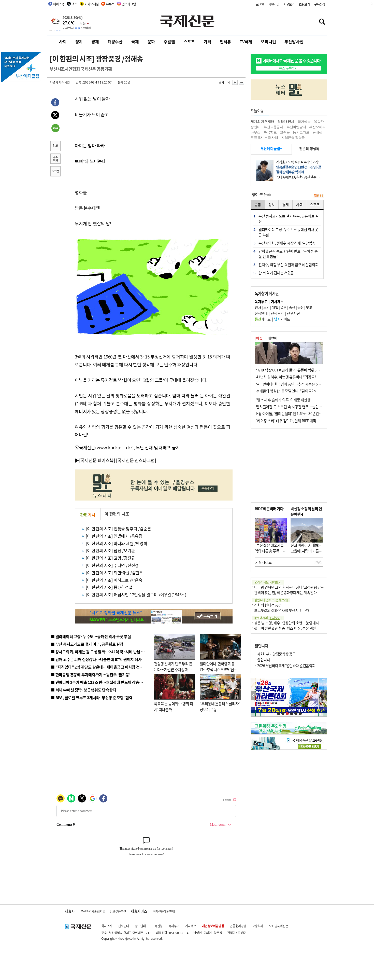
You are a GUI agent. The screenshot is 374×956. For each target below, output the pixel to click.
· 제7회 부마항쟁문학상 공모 (275, 653)
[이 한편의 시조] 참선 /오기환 (110, 550)
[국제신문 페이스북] (97, 460)
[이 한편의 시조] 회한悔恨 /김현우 (114, 573)
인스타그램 (129, 4)
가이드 (263, 319)
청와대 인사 (285, 121)
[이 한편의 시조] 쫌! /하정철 (109, 587)
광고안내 (140, 926)
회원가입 (273, 4)
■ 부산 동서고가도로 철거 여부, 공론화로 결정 (87, 644)
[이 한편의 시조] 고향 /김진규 (110, 558)
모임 (266, 307)
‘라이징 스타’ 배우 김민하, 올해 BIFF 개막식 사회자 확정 (296, 420)
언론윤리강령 (238, 926)
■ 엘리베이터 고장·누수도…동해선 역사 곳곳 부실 (91, 636)
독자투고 (173, 926)
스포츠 (189, 41)
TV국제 (246, 41)
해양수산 (115, 41)
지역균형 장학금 (293, 138)
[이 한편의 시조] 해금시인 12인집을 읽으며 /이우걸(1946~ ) (136, 594)
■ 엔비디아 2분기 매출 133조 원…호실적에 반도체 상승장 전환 (100, 682)
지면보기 (289, 4)
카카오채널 (91, 4)
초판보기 (304, 4)
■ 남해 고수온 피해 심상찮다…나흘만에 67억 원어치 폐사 (96, 659)
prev (253, 695)
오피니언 (268, 41)
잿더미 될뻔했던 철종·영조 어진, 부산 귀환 (285, 628)
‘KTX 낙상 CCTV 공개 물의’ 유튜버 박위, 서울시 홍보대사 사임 (301, 369)
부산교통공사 (273, 127)
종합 (257, 204)
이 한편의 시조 (117, 514)
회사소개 (106, 926)
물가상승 (304, 121)
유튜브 (110, 4)
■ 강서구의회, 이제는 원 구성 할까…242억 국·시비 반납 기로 (99, 651)
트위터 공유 (55, 115)
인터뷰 (225, 41)
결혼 (283, 307)
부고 (309, 307)
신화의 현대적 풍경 (268, 604)
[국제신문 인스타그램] (136, 460)
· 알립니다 (262, 659)
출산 (292, 307)
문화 (151, 41)
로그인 (260, 4)
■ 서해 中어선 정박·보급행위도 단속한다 (83, 689)
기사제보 (190, 926)
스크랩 (55, 171)
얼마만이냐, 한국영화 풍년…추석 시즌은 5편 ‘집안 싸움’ (218, 669)
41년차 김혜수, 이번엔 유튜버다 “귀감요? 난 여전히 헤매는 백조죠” (304, 376)
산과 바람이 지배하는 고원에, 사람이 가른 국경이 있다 (307, 551)
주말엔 (169, 41)
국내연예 (266, 338)
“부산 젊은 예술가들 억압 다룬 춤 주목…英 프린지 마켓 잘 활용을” (270, 554)
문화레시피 (268, 618)
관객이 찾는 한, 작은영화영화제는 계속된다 (285, 592)
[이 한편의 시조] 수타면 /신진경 (112, 565)
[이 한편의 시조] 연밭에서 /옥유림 (114, 536)
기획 (207, 41)
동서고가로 (301, 132)
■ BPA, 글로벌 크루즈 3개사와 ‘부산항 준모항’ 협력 (92, 697)
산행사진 (293, 313)
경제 (95, 41)
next (324, 695)
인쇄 (55, 146)
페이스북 (58, 4)
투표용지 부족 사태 (264, 138)
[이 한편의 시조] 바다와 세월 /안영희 (116, 543)
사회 (63, 41)
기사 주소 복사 (55, 159)
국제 (135, 41)
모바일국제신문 (278, 926)
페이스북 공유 (55, 103)
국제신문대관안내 (164, 911)
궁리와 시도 (268, 582)
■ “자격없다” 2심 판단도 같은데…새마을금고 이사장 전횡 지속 (101, 667)
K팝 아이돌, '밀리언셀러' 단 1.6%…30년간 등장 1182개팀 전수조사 (305, 413)
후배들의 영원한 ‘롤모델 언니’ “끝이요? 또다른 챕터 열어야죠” (301, 390)
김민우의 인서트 (271, 600)
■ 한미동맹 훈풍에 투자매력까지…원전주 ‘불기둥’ (91, 674)
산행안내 (261, 313)
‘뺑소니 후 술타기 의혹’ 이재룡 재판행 (283, 399)
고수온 (285, 132)
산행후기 (277, 313)
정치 (79, 41)
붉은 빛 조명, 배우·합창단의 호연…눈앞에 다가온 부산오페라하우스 (303, 622)
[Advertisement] (289, 465)
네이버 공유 (55, 128)
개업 (275, 307)
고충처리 (257, 926)
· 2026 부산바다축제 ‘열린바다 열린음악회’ (285, 665)
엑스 (74, 4)
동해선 (317, 132)
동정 (300, 307)
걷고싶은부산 (118, 911)
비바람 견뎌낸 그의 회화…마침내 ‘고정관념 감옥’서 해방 (295, 587)
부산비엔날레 (296, 127)
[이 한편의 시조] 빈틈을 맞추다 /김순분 (118, 528)
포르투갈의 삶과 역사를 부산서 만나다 (281, 610)
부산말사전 (293, 41)
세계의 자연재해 (262, 121)
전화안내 (123, 926)
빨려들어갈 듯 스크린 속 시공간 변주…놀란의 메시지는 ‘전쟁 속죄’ (304, 406)
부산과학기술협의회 (92, 911)
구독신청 (319, 4)
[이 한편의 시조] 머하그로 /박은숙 (114, 580)
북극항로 (270, 132)
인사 (258, 307)
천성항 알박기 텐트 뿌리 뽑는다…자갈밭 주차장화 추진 (173, 669)
